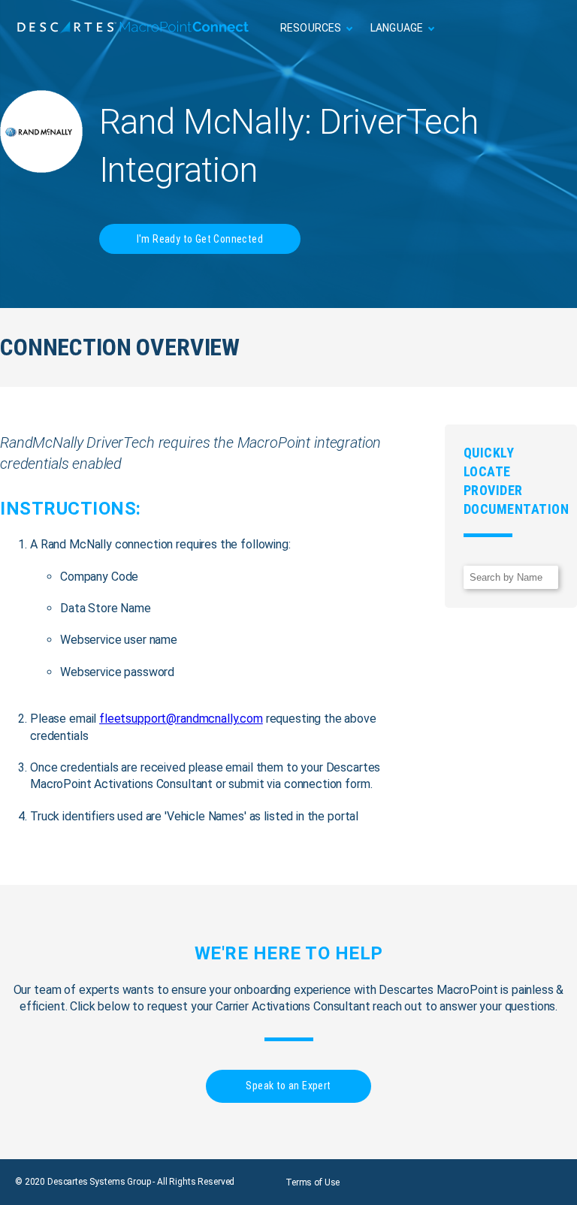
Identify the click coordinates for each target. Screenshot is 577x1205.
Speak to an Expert (288, 1086)
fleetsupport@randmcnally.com (181, 718)
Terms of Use (312, 1182)
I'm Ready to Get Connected (200, 239)
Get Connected (516, 28)
